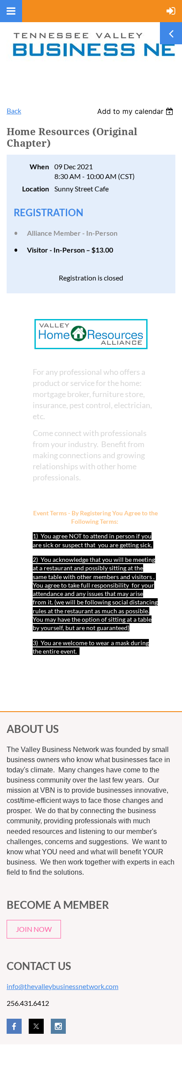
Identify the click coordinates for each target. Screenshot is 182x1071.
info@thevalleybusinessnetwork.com (62, 986)
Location (35, 188)
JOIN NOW (34, 929)
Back (14, 110)
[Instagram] (58, 1026)
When (39, 166)
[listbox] (136, 111)
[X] (36, 1026)
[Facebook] (14, 1026)
